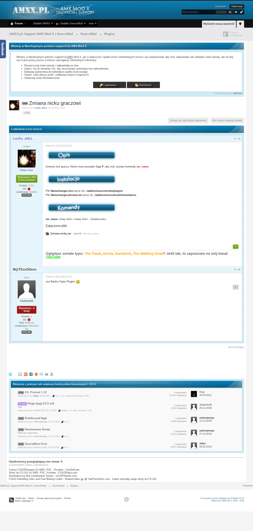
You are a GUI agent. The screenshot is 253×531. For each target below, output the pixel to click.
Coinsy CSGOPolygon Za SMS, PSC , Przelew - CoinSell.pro (44, 469)
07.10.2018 (205, 433)
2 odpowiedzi (180, 444)
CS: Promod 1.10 (35, 392)
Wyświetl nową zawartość (219, 23)
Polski (31, 498)
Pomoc (67, 498)
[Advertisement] (81, 360)
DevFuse (237, 93)
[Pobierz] (51, 374)
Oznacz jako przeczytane (49, 498)
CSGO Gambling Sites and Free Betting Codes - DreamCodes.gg (46, 478)
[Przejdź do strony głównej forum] (53, 9)
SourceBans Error (36, 443)
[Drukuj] (46, 374)
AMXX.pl (226, 500)
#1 (235, 138)
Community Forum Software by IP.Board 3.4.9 (222, 498)
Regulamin (248, 485)
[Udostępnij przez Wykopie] (20, 374)
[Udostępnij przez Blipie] (25, 374)
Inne (91, 23)
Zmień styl (20, 498)
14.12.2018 (205, 420)
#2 (235, 269)
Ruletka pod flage (36, 418)
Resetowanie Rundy (37, 429)
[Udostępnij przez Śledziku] (31, 374)
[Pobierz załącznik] (47, 233)
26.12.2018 (205, 408)
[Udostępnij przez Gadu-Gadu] (36, 374)
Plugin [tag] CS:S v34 (41, 403)
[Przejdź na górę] (126, 499)
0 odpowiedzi (180, 392)
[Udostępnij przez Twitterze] (10, 374)
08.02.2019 (205, 446)
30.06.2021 (205, 395)
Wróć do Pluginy (236, 347)
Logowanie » (221, 6)
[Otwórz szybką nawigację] (240, 23)
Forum (18, 23)
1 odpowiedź (181, 418)
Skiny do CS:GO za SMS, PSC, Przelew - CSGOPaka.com (43, 472)
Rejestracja (236, 6)
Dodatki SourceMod (71, 23)
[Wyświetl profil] (26, 158)
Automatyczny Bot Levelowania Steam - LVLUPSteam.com (43, 475)
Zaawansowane (236, 12)
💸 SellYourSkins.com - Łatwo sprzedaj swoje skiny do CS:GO (120, 478)
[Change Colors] (241, 11)
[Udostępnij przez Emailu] (41, 374)
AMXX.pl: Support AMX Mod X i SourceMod (23, 485)
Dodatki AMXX (41, 23)
